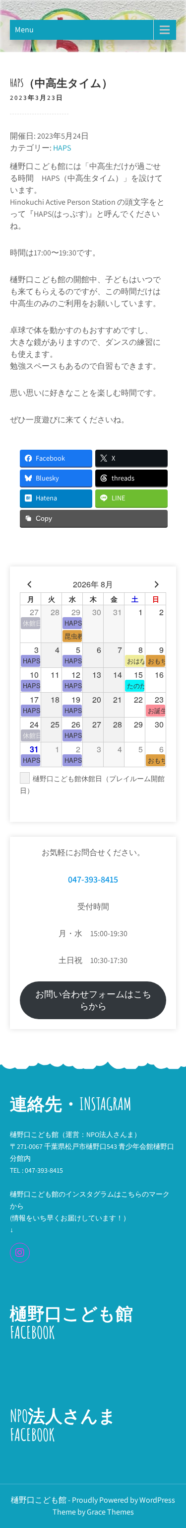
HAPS (62, 148)
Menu (24, 29)
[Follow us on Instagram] (20, 1253)
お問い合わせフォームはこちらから (93, 1000)
